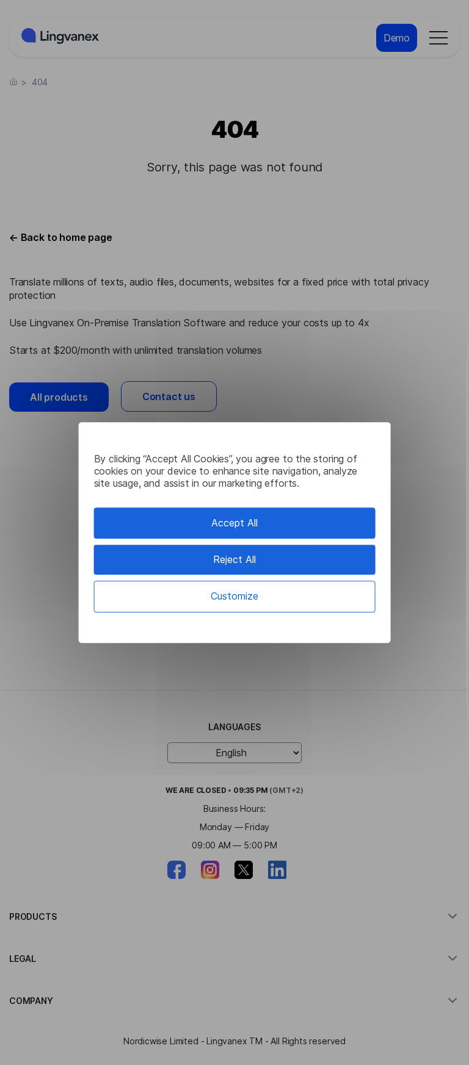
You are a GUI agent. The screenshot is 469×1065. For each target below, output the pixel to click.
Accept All (234, 523)
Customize (234, 596)
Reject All (234, 559)
